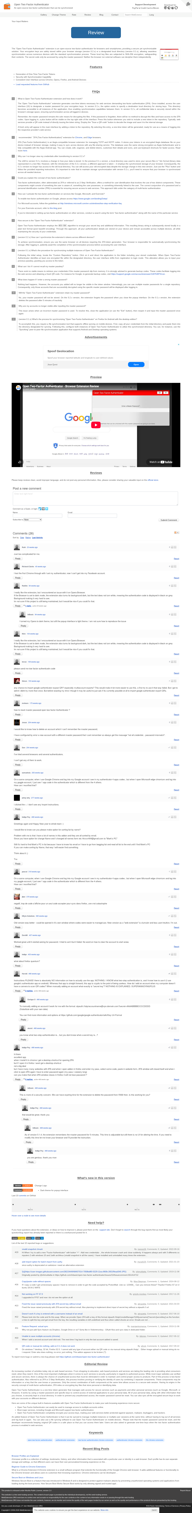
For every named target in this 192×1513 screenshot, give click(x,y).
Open (136, 364)
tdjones (143, 1336)
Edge (89, 137)
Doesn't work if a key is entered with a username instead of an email (52, 1314)
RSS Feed (150, 1506)
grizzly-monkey (139, 1294)
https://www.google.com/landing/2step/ (90, 198)
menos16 (142, 1249)
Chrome (78, 137)
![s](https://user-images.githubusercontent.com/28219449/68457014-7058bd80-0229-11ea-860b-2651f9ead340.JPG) (74, 1271)
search (127, 1230)
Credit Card (146, 8)
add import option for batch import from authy (42, 1262)
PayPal (135, 8)
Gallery (43, 15)
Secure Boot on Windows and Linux (27, 1477)
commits (22, 1195)
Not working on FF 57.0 (32, 1294)
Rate (74, 15)
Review (87, 15)
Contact (114, 15)
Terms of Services (172, 1506)
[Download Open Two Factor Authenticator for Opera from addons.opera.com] (176, 7)
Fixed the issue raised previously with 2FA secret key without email (51, 1304)
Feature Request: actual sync (35, 1326)
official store (153, 480)
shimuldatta (141, 1271)
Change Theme (59, 15)
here (25, 150)
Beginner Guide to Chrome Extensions (29, 1467)
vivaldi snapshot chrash (32, 1249)
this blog (53, 208)
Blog (101, 15)
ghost (143, 1346)
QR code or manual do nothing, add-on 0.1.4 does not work (48, 1346)
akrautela (142, 1304)
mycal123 (141, 1262)
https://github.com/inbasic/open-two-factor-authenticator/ (84, 1357)
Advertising (159, 1506)
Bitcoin (156, 8)
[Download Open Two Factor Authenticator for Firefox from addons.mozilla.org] (172, 7)
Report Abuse (185, 1491)
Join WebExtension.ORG (33, 1506)
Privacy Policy (185, 1506)
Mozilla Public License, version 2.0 (38, 1491)
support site (104, 1230)
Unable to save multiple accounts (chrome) (41, 1336)
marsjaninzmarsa (138, 1326)
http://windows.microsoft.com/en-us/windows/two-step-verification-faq (91, 203)
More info (104, 1510)
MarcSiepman (140, 1281)
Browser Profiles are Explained (25, 1456)
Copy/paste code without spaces (36, 1281)
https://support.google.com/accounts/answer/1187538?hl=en (138, 274)
